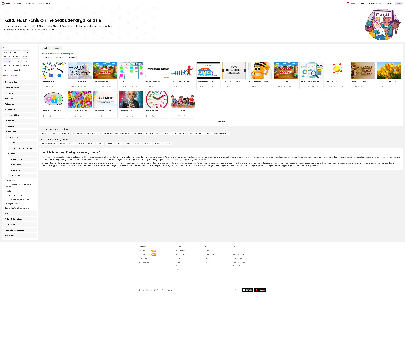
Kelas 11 (7, 70)
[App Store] (247, 290)
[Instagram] (162, 290)
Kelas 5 (7, 61)
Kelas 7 (26, 61)
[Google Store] (260, 290)
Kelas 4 (25, 57)
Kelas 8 (7, 66)
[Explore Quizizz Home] (7, 3)
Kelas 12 (17, 70)
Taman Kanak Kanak (12, 52)
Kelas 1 (27, 52)
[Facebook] (158, 290)
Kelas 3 (16, 57)
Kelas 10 (26, 66)
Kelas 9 (16, 66)
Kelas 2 (7, 57)
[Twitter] (155, 290)
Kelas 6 (16, 61)
